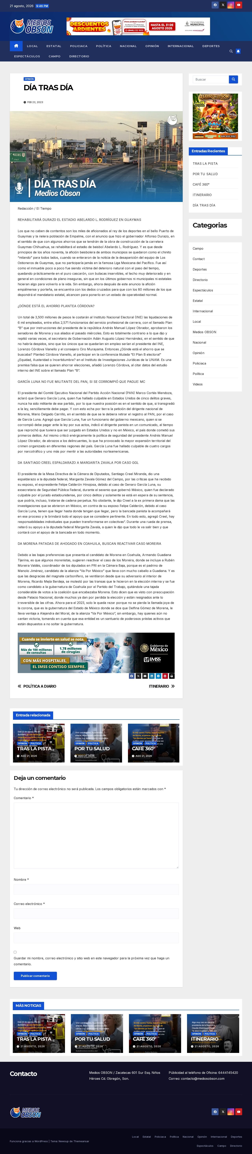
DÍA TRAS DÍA (204, 205)
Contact (199, 259)
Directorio (79, 56)
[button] (231, 51)
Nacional (128, 46)
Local (32, 46)
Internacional (181, 46)
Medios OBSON (204, 332)
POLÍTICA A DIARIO (39, 686)
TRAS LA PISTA (34, 748)
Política (103, 46)
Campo (55, 56)
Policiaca (79, 46)
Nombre (21, 880)
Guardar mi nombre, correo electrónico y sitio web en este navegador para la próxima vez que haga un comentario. (91, 961)
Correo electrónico (29, 904)
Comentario (24, 798)
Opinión (152, 46)
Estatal (53, 46)
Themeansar (81, 1141)
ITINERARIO (159, 686)
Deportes (211, 46)
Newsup (64, 1141)
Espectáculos (27, 56)
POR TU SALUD (92, 748)
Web (17, 928)
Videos (198, 384)
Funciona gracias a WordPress (29, 1141)
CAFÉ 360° (143, 748)
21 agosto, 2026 (32, 1046)
